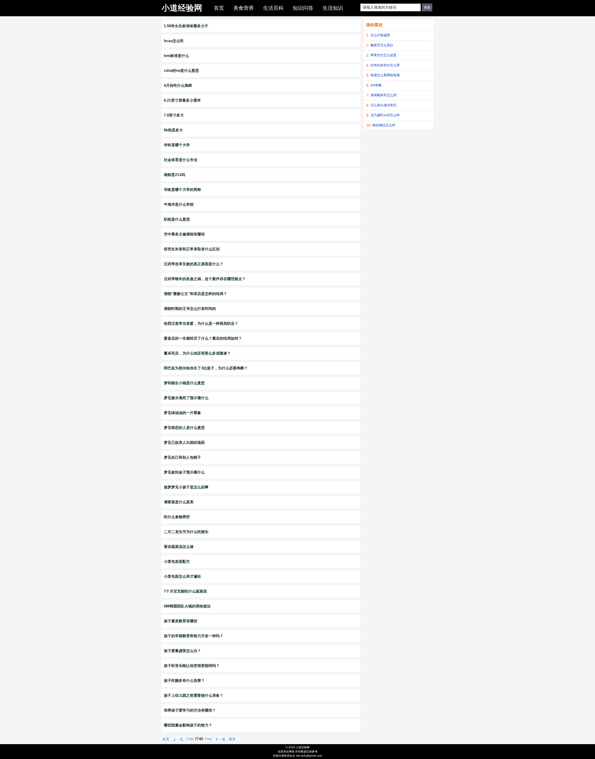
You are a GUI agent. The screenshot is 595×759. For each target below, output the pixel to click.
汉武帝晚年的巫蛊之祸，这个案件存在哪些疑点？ (205, 279)
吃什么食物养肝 (177, 517)
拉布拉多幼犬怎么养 (385, 65)
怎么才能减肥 (380, 35)
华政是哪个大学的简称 (182, 190)
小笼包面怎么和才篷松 (182, 576)
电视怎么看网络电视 (385, 75)
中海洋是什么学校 (179, 204)
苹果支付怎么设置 (383, 55)
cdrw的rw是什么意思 (181, 71)
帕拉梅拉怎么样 (384, 125)
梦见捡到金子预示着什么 (184, 472)
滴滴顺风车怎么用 (383, 95)
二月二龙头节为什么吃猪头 (186, 532)
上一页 (178, 739)
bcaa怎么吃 (174, 41)
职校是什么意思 (177, 219)
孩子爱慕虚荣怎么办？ (182, 651)
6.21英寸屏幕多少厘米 (182, 100)
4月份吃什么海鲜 (178, 85)
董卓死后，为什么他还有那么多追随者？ (197, 353)
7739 (189, 739)
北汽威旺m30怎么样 (385, 115)
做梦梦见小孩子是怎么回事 (186, 487)
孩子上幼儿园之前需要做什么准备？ (193, 695)
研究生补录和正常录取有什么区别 (192, 249)
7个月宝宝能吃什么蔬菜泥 (185, 591)
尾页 (232, 739)
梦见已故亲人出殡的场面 (184, 442)
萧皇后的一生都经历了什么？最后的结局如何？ (203, 338)
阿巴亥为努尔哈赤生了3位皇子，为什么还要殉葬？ (206, 368)
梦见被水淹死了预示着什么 (186, 398)
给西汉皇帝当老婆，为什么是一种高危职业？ (201, 323)
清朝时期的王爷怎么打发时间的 (190, 309)
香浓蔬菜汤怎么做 (179, 547)
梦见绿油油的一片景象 (182, 413)
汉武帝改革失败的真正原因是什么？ (193, 264)
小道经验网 (182, 7)
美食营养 (243, 8)
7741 (208, 739)
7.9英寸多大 (174, 115)
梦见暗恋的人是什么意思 (184, 428)
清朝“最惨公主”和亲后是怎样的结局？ (195, 294)
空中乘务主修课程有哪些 (184, 234)
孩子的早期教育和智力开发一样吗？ (193, 636)
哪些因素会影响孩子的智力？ (188, 725)
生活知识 (333, 8)
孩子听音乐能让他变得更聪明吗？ (192, 666)
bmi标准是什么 (176, 56)
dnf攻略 (376, 85)
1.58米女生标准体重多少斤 (186, 26)
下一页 (220, 739)
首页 (219, 8)
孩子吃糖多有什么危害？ (184, 681)
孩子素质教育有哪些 (180, 621)
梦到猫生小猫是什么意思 (184, 383)
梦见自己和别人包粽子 (182, 457)
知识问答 (303, 8)
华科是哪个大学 (177, 145)
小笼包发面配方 (177, 561)
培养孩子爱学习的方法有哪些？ (190, 710)
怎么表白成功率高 (383, 105)
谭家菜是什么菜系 (179, 502)
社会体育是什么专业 (180, 160)
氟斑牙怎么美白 (381, 45)
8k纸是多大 (173, 130)
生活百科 (273, 8)
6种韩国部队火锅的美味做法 (187, 606)
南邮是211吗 (174, 175)
